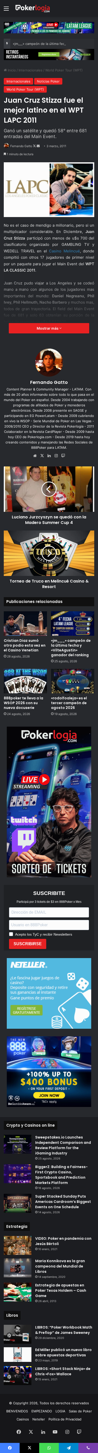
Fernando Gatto (21, 146)
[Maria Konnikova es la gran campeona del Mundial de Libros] (17, 1267)
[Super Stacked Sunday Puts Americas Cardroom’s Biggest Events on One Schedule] (17, 1203)
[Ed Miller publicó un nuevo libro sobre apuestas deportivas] (17, 1354)
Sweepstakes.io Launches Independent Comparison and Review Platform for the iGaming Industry (63, 1145)
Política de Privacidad (64, 1419)
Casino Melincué (64, 251)
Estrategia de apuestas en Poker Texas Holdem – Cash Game (60, 1290)
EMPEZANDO (41, 1411)
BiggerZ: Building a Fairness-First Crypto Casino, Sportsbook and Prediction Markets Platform (61, 1174)
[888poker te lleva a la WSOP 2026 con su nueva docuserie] (25, 681)
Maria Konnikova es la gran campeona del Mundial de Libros (60, 1266)
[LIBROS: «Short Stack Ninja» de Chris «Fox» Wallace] (17, 1375)
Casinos (23, 1419)
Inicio (11, 70)
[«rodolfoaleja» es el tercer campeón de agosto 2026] (72, 681)
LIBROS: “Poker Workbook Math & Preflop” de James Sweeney (63, 1330)
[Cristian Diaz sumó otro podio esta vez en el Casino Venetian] (25, 623)
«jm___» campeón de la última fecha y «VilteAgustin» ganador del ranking (71, 647)
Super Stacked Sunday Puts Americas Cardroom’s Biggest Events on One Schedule (63, 1201)
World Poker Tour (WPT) (64, 70)
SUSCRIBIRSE (28, 944)
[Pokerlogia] (33, 8)
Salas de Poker (80, 1411)
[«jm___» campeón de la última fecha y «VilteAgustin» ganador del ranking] (72, 623)
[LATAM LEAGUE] (49, 54)
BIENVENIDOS (17, 1411)
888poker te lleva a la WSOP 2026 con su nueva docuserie (23, 703)
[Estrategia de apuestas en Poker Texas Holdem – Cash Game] (17, 1292)
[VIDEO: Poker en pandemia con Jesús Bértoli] (17, 1245)
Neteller (38, 1419)
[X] (42, 456)
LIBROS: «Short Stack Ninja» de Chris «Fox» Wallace (62, 1371)
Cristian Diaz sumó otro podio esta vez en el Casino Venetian (24, 645)
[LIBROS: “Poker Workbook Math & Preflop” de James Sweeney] (17, 1334)
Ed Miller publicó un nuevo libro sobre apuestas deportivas (63, 1352)
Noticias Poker (48, 81)
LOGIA (60, 1411)
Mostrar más (48, 328)
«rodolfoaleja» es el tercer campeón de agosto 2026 (69, 703)
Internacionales (30, 70)
